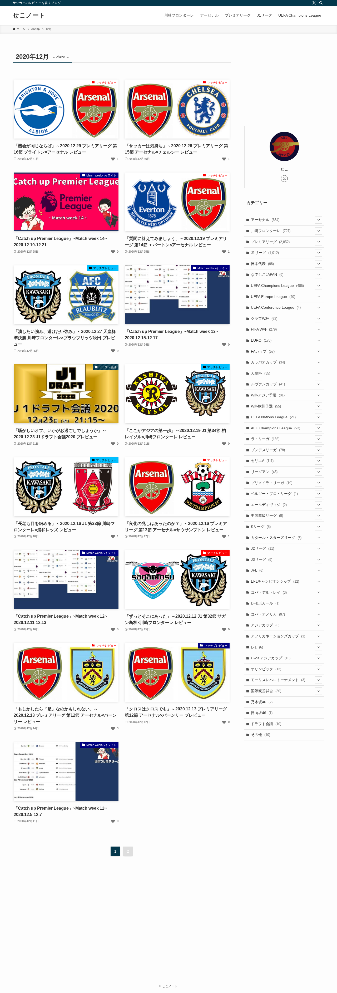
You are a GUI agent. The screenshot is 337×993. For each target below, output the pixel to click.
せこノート (29, 15)
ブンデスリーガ (268, 450)
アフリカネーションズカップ (278, 636)
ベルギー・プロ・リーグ (274, 493)
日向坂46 (261, 713)
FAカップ (263, 351)
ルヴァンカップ (268, 384)
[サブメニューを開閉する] (318, 220)
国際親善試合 (266, 691)
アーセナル (265, 220)
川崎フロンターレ (270, 231)
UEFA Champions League (277, 285)
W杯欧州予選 (266, 406)
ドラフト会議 (266, 724)
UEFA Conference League (276, 307)
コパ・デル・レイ (269, 592)
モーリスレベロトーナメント (278, 680)
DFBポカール (265, 603)
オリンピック (266, 669)
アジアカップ (265, 625)
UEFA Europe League (273, 296)
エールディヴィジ (269, 505)
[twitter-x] (314, 3)
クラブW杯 (264, 318)
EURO (261, 340)
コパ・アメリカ (268, 614)
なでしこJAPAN (267, 274)
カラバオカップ (268, 362)
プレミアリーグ (270, 242)
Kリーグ (261, 526)
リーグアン (264, 472)
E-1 (257, 647)
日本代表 (262, 264)
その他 (260, 735)
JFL (257, 570)
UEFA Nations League (273, 417)
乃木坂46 (261, 702)
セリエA (262, 461)
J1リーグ (265, 252)
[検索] (321, 3)
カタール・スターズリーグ (276, 537)
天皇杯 (260, 373)
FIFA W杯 (264, 329)
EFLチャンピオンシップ (275, 581)
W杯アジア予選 (268, 395)
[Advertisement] (284, 83)
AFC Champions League (275, 428)
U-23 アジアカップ (270, 658)
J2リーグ (262, 548)
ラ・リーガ (265, 439)
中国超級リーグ (267, 515)
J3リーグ (261, 559)
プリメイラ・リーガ (271, 483)
